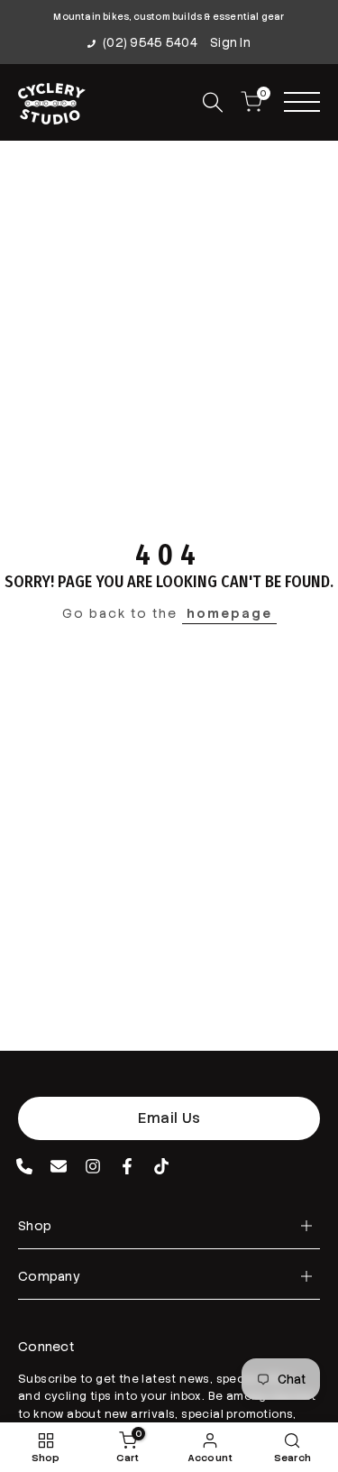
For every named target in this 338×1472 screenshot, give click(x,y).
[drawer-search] (213, 102)
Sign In (230, 43)
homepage (229, 613)
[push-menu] (302, 102)
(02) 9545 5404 (150, 43)
